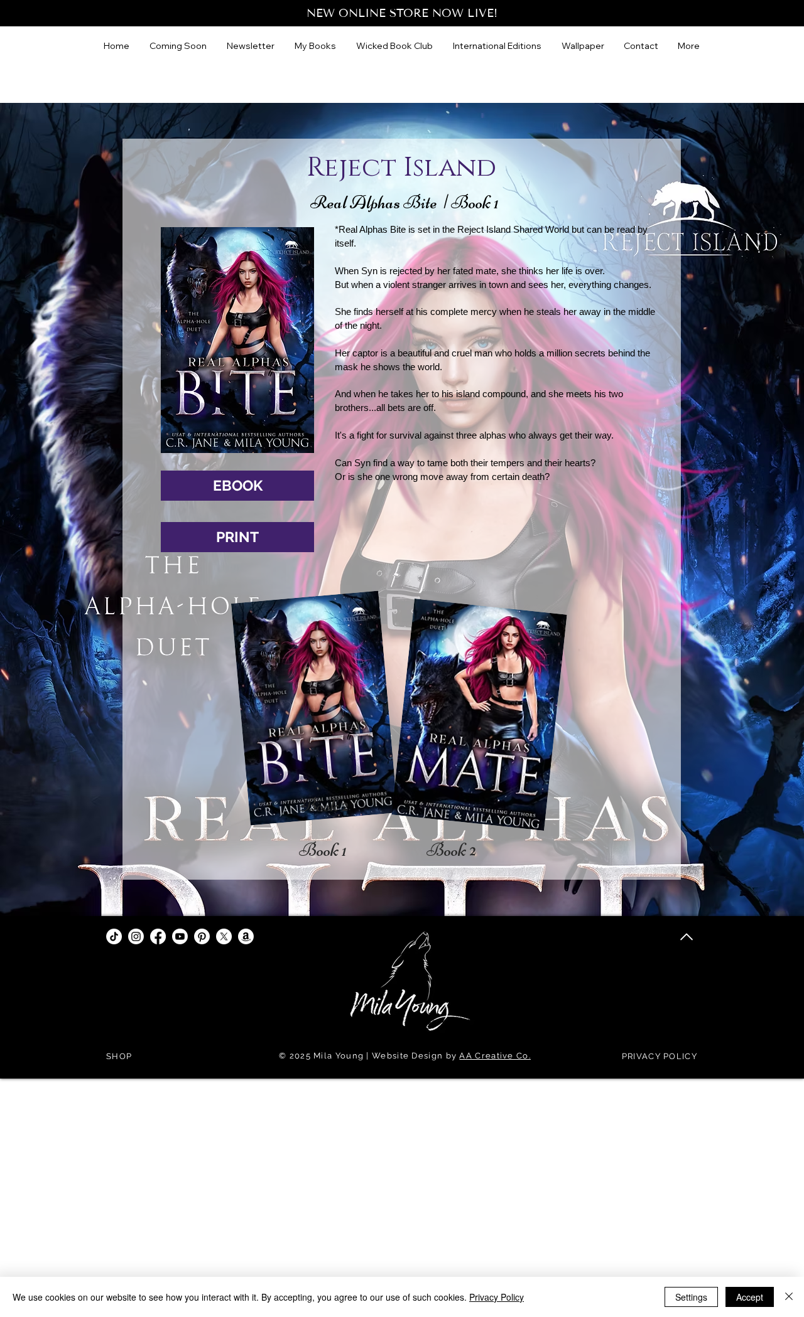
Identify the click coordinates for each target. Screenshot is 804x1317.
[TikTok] (114, 936)
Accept (749, 1297)
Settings (691, 1297)
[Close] (788, 1297)
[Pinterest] (202, 936)
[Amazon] (246, 936)
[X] (224, 936)
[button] (497, 46)
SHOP (119, 1056)
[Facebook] (158, 936)
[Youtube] (180, 936)
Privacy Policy (496, 1297)
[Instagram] (136, 936)
